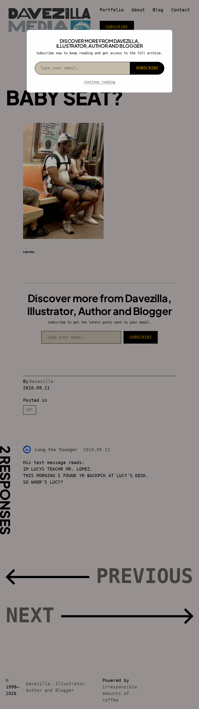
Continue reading (99, 82)
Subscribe (147, 68)
